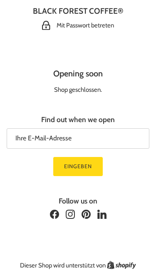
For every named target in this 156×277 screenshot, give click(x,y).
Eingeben (78, 166)
